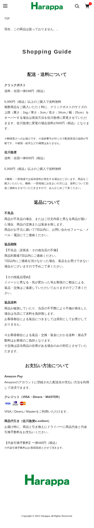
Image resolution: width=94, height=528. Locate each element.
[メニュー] (5, 6)
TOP (7, 18)
